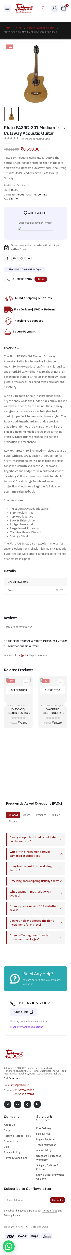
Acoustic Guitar (26, 194)
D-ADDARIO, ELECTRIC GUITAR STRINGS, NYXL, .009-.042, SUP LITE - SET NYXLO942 (18, 711)
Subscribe (57, 1200)
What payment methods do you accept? (30, 893)
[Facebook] (7, 258)
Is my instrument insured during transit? (31, 868)
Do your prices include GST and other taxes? (34, 908)
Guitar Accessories (16, 706)
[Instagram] (21, 258)
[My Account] (55, 8)
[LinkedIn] (28, 258)
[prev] (58, 128)
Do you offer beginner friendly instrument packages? (29, 937)
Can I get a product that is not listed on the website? (33, 839)
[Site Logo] (24, 8)
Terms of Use (49, 1210)
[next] (64, 128)
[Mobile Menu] (7, 8)
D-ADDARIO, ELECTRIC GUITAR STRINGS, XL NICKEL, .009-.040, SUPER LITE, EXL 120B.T (52, 711)
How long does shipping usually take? (34, 881)
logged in (24, 655)
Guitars (42, 194)
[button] (43, 8)
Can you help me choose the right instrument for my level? (32, 923)
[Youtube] (14, 258)
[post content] (18, 690)
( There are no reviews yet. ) (35, 138)
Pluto (14, 199)
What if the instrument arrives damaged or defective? (30, 854)
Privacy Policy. (12, 1215)
